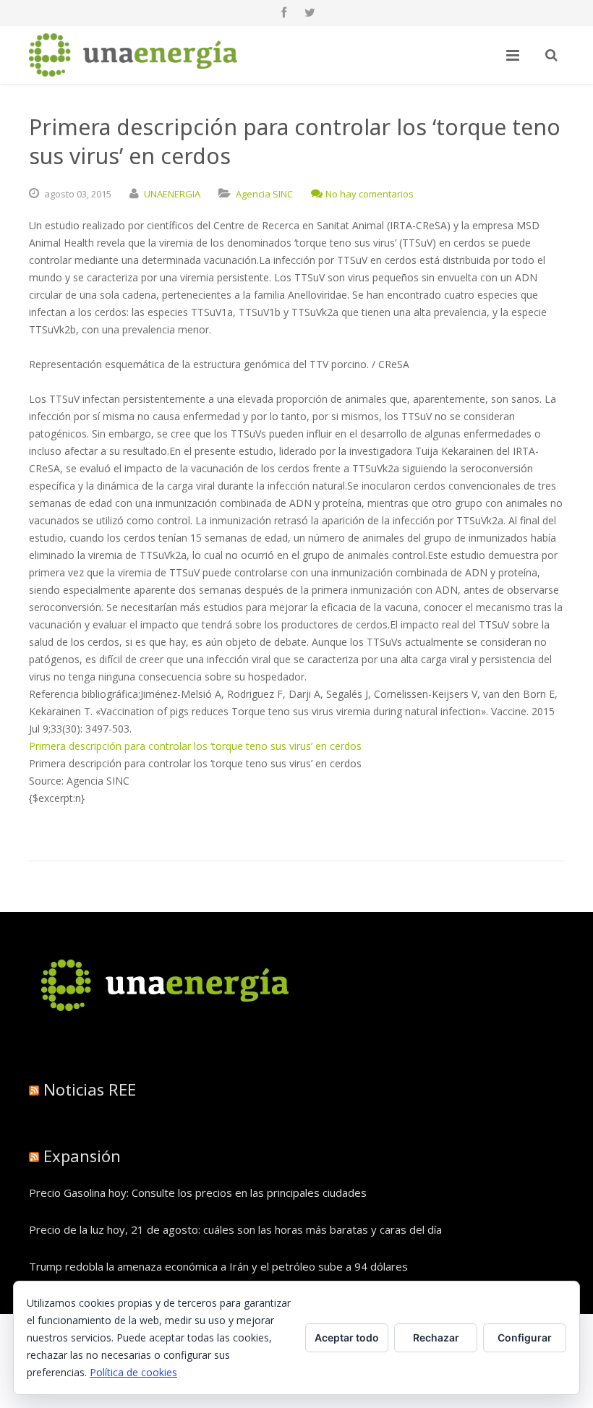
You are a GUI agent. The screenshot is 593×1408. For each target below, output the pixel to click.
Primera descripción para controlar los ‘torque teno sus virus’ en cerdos (195, 746)
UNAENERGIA (172, 193)
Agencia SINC (264, 193)
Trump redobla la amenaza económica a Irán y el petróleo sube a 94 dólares (218, 1266)
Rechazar (436, 1337)
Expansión (82, 1155)
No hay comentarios (369, 193)
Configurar (525, 1337)
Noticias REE (89, 1089)
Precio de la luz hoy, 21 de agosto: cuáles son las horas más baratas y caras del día (235, 1229)
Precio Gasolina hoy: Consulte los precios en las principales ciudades (198, 1192)
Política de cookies (133, 1372)
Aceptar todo (347, 1337)
